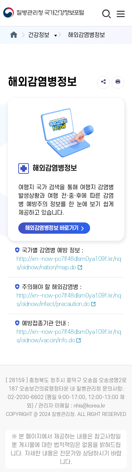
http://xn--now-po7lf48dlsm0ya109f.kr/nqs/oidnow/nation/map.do (69, 263)
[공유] (103, 82)
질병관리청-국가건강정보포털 (33, 13)
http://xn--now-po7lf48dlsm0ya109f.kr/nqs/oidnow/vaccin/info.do (69, 336)
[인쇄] (118, 82)
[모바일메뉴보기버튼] (120, 13)
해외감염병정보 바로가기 (51, 228)
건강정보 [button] (38, 35)
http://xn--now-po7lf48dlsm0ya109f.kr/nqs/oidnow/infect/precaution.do (69, 300)
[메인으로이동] (13, 35)
